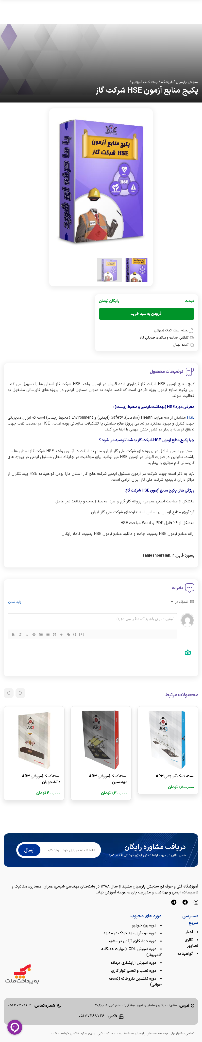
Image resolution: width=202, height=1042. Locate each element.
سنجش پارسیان (187, 82)
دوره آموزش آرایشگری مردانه (133, 963)
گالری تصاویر (191, 943)
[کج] (20, 634)
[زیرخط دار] (27, 634)
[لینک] (68, 634)
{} (75, 634)
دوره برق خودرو (144, 925)
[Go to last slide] (20, 693)
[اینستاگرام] (196, 903)
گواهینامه (185, 954)
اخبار (189, 932)
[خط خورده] (34, 634)
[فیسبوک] (185, 903)
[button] (136, 270)
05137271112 (20, 1005)
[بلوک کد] (61, 634)
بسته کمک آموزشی (145, 82)
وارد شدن (15, 602)
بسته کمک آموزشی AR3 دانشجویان (41, 779)
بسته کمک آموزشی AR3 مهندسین (108, 779)
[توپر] (13, 634)
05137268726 (91, 1016)
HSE (190, 418)
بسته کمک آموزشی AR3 (175, 776)
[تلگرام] (173, 903)
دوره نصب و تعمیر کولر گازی (133, 971)
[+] (81, 634)
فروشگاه (166, 82)
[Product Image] (168, 739)
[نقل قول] (54, 634)
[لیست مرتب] (40, 634)
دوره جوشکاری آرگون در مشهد (132, 941)
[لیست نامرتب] (47, 634)
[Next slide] (9, 693)
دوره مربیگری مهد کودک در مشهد (129, 933)
